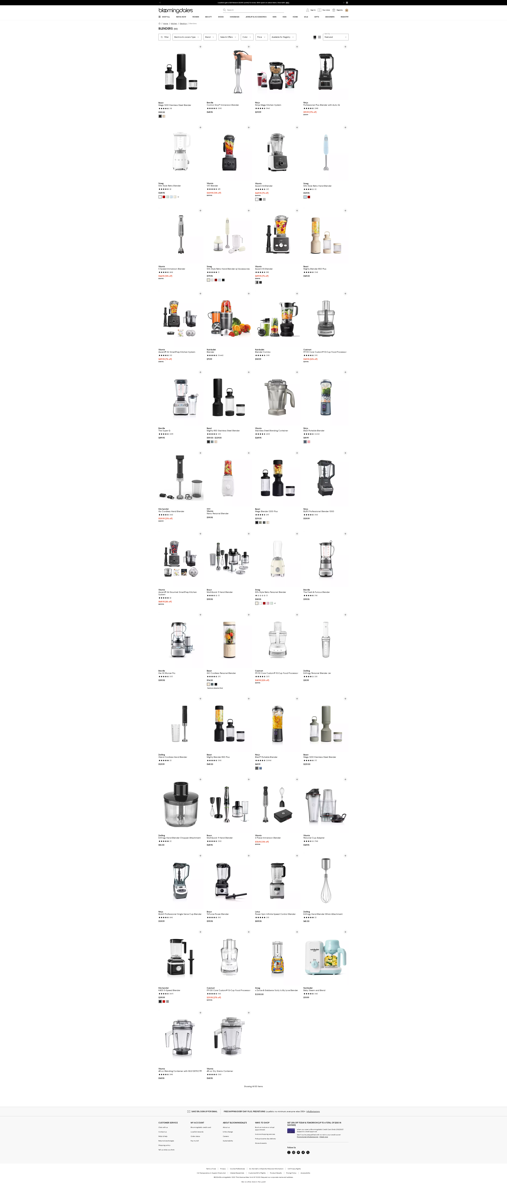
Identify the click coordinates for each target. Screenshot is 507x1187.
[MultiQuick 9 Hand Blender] (229, 559)
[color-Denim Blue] (305, 442)
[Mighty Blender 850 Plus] (326, 235)
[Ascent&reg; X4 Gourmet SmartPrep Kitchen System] (181, 559)
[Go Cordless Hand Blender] (181, 478)
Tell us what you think (166, 1150)
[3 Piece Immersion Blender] (277, 804)
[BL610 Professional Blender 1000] (326, 478)
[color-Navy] (260, 768)
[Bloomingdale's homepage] (160, 24)
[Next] (200, 72)
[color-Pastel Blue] (171, 197)
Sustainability (228, 1141)
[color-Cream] (175, 197)
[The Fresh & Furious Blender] (326, 559)
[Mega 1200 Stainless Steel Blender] (181, 72)
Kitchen (174, 24)
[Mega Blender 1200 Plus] (277, 478)
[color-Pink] (268, 603)
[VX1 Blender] (229, 152)
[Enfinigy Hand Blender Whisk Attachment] (326, 881)
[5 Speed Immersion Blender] (181, 235)
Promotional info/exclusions (307, 1137)
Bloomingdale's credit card (201, 1127)
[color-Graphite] (260, 199)
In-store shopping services (265, 1134)
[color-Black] (160, 116)
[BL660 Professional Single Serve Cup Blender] (181, 881)
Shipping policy (164, 1145)
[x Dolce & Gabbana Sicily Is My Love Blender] (277, 957)
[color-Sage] (260, 522)
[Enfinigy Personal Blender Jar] (326, 640)
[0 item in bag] (347, 10)
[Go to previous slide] (160, 2)
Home (165, 24)
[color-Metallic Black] (256, 768)
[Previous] (162, 72)
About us (226, 1127)
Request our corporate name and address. (277, 1177)
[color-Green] (271, 603)
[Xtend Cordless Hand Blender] (181, 724)
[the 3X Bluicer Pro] (181, 640)
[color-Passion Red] (164, 1001)
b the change (228, 1132)
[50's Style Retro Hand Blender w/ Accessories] (229, 235)
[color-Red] (164, 197)
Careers (226, 1136)
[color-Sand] (268, 522)
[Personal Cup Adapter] (326, 804)
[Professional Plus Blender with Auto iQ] (326, 72)
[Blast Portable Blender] (326, 397)
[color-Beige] (164, 116)
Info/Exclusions (313, 1112)
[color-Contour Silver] (167, 1001)
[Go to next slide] (343, 2)
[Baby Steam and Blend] (326, 957)
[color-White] (160, 197)
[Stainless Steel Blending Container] (277, 397)
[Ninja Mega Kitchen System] (277, 72)
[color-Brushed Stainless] (264, 199)
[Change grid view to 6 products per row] (319, 37)
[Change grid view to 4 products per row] (315, 37)
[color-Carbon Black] (256, 522)
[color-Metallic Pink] (309, 442)
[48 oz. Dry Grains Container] (229, 1038)
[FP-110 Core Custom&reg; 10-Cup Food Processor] (326, 319)
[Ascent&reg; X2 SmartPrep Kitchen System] (181, 319)
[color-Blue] (219, 280)
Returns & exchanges (166, 1141)
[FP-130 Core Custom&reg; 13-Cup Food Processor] (229, 957)
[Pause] (347, 2)
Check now (323, 1137)
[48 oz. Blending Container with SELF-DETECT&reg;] (181, 1038)
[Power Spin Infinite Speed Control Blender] (277, 881)
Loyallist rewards (197, 1132)
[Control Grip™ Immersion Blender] (229, 72)
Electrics (183, 24)
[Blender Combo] (277, 319)
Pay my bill (195, 1141)
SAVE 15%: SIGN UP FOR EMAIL (204, 1112)
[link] (181, 109)
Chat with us (163, 1127)
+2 (178, 197)
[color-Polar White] (256, 199)
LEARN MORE (300, 3)
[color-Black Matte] (160, 1001)
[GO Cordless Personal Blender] (229, 640)
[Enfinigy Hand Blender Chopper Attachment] (181, 804)
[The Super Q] (181, 397)
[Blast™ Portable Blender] (277, 724)
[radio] (160, 116)
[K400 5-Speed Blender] (181, 957)
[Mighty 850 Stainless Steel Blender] (229, 397)
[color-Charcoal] (264, 522)
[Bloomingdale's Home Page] (175, 10)
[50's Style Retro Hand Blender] (326, 152)
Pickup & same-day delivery (265, 1139)
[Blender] (229, 319)
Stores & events (261, 1143)
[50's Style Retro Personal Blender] (277, 559)
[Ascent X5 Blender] (277, 235)
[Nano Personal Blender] (229, 478)
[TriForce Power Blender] (229, 881)
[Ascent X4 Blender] (277, 152)
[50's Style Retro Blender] (181, 152)
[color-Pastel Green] (167, 197)
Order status (195, 1136)
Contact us (162, 1132)
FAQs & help (162, 1136)
